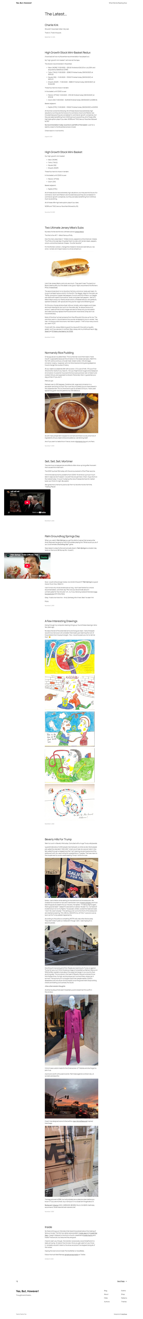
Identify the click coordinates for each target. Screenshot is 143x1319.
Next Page (122, 1281)
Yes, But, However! (24, 3)
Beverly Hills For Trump (58, 839)
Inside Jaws (83, 1233)
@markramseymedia (71, 1255)
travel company (86, 903)
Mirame (55, 1205)
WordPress (124, 1314)
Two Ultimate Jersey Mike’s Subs (64, 227)
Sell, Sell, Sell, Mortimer (59, 461)
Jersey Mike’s (79, 232)
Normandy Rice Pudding (59, 352)
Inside (48, 1227)
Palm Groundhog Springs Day (62, 536)
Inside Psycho (88, 1235)
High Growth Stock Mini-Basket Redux (68, 52)
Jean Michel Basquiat (80, 1121)
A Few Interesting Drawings (61, 621)
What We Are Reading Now (118, 3)
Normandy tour (81, 441)
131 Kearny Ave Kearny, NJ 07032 (62, 331)
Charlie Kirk (51, 24)
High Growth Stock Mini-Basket (63, 152)
